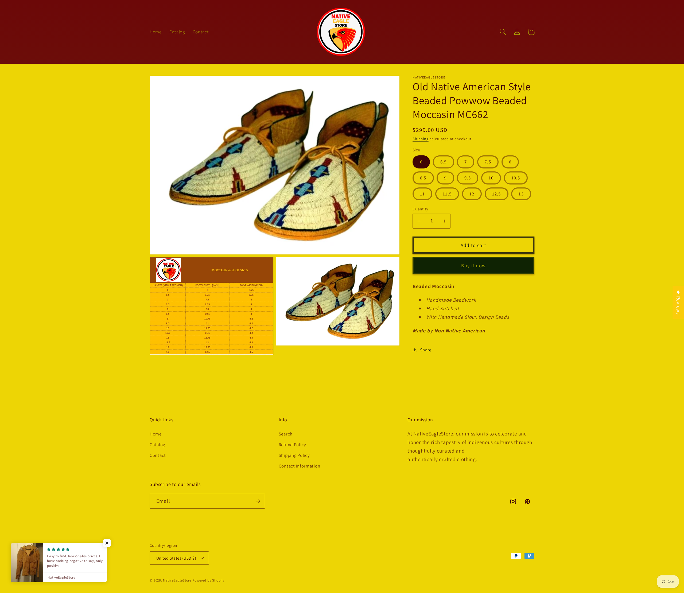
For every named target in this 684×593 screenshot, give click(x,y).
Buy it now (473, 265)
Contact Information (299, 466)
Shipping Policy (294, 455)
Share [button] (426, 350)
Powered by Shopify (208, 580)
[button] (503, 32)
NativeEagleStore (177, 580)
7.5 (488, 162)
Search (286, 434)
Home (156, 434)
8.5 (423, 178)
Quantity (420, 208)
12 (471, 194)
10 (491, 178)
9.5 (467, 178)
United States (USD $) (176, 558)
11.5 (447, 194)
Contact (158, 455)
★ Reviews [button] (678, 302)
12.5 (496, 194)
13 (521, 194)
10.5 (515, 178)
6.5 (443, 162)
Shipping (421, 138)
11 (422, 194)
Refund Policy (292, 444)
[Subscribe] (258, 501)
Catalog (157, 444)
